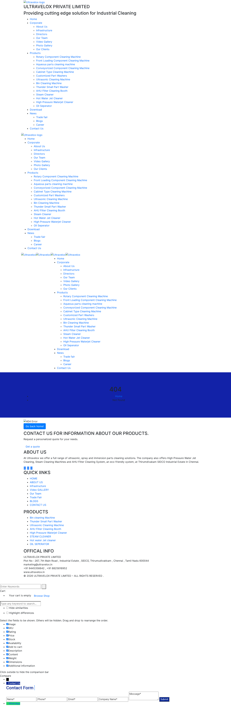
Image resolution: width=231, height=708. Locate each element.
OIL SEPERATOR (39, 544)
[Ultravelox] (28, 254)
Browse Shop (42, 595)
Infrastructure (38, 486)
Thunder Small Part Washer (46, 521)
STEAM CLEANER (40, 536)
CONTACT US (38, 504)
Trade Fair (36, 497)
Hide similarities (18, 607)
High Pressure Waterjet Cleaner (48, 532)
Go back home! (35, 426)
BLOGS (34, 501)
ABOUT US (36, 482)
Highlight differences (21, 612)
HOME (33, 478)
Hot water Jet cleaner (43, 540)
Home (118, 396)
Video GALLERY (39, 489)
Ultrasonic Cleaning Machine (47, 525)
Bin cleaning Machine (42, 517)
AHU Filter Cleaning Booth (45, 528)
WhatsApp (14, 703)
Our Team (35, 493)
